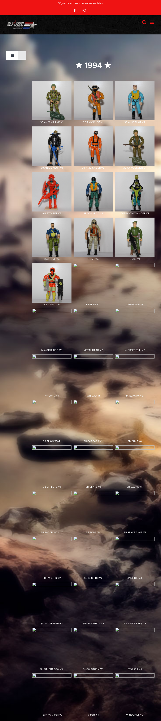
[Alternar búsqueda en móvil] (144, 22)
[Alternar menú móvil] (152, 22)
